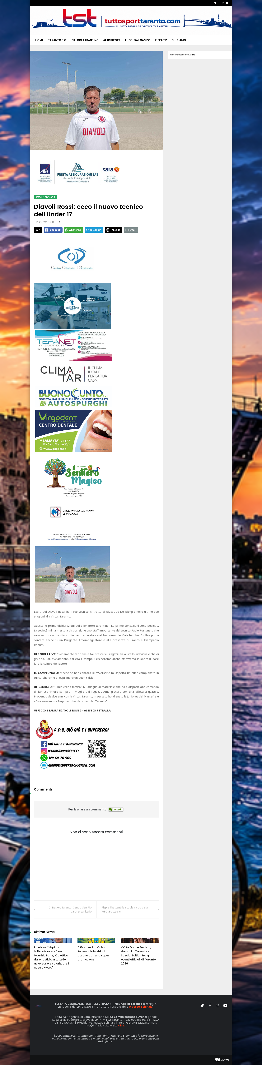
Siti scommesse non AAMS (181, 54)
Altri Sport (111, 40)
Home (39, 40)
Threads (115, 230)
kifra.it (122, 1025)
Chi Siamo (178, 40)
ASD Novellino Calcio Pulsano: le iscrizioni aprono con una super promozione (93, 953)
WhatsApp (75, 230)
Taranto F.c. (57, 40)
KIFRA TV (161, 40)
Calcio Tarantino (85, 40)
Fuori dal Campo (137, 40)
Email (132, 230)
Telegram (95, 230)
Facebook (55, 230)
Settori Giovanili (45, 197)
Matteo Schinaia (140, 1006)
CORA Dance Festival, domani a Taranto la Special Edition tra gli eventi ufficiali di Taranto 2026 (138, 955)
